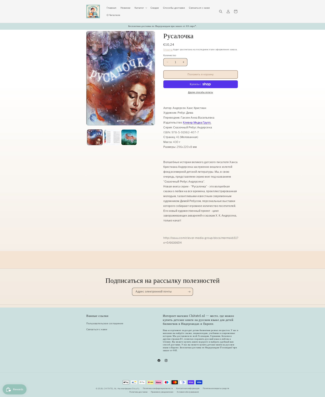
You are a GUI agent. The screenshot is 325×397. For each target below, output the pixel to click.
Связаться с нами (96, 329)
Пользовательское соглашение (104, 323)
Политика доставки (138, 392)
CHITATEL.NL (110, 388)
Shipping (168, 49)
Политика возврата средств (216, 388)
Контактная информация (188, 388)
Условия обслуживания (188, 392)
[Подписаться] (189, 292)
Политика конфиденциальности (158, 388)
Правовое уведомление (162, 392)
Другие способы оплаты (200, 92)
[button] (140, 7)
